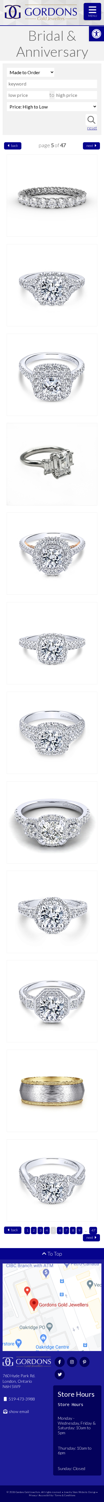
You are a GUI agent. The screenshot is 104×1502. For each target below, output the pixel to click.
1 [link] (27, 1230)
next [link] (90, 145)
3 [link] (40, 1230)
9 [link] (79, 1230)
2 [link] (34, 1230)
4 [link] (47, 1230)
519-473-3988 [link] (21, 1398)
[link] (96, 33)
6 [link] (60, 1230)
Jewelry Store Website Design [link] (80, 1492)
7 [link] (66, 1230)
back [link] (14, 145)
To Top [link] (54, 1253)
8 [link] (73, 1230)
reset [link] (92, 128)
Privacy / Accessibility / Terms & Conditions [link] (52, 1495)
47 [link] (93, 1230)
